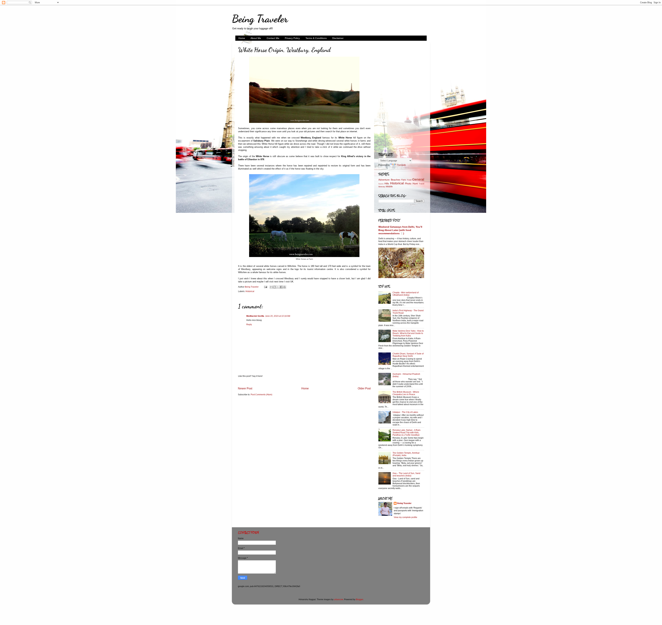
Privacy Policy (292, 38)
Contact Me (273, 38)
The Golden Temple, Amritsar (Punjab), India (406, 454)
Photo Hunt (411, 183)
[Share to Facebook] (281, 287)
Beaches (395, 179)
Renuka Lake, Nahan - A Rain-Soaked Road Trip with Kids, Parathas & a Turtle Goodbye (407, 432)
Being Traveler (260, 18)
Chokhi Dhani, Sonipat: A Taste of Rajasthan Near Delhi (408, 354)
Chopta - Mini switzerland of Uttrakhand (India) (406, 293)
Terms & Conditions (316, 38)
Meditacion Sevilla (255, 316)
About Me (255, 38)
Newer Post (245, 388)
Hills (386, 183)
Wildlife (389, 186)
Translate (401, 165)
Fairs (403, 180)
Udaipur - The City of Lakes (405, 412)
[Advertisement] (401, 95)
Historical (249, 291)
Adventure (384, 179)
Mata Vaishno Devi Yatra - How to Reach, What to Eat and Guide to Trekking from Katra (408, 333)
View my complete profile (405, 517)
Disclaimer (338, 38)
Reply (249, 324)
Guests (381, 184)
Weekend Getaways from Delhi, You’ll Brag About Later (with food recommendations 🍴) (400, 230)
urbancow (338, 599)
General (418, 179)
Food (409, 180)
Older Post (364, 388)
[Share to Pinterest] (284, 287)
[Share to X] (278, 287)
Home (241, 38)
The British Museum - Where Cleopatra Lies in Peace (406, 393)
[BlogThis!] (274, 287)
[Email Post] (265, 287)
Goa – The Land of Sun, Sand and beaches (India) (406, 474)
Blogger (359, 599)
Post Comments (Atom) (261, 394)
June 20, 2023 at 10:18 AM (277, 316)
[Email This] (271, 287)
